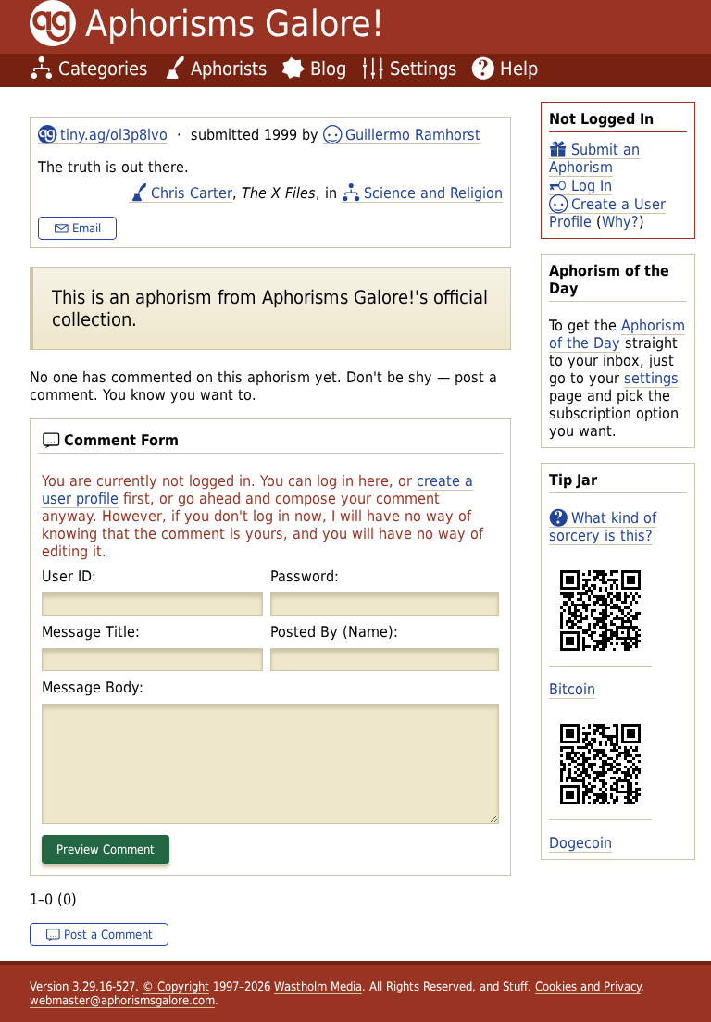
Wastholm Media (318, 986)
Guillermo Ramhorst (412, 134)
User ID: (69, 576)
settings (651, 378)
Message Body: (92, 687)
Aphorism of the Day (617, 334)
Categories (102, 68)
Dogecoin (580, 843)
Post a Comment (108, 934)
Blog (328, 68)
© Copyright (176, 986)
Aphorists (229, 68)
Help (519, 68)
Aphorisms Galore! (234, 23)
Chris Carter (191, 193)
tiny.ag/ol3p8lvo (114, 134)
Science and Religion (433, 193)
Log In (591, 185)
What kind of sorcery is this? (602, 526)
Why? (620, 222)
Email (86, 228)
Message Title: (91, 632)
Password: (304, 576)
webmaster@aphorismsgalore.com (122, 1000)
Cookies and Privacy (588, 986)
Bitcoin (572, 689)
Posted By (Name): (334, 632)
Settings (423, 68)
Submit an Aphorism (594, 158)
